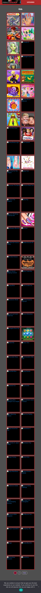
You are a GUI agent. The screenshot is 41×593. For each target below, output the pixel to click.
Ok (21, 590)
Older (24, 573)
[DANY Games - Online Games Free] (11, 3)
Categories (31, 2)
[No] (39, 587)
